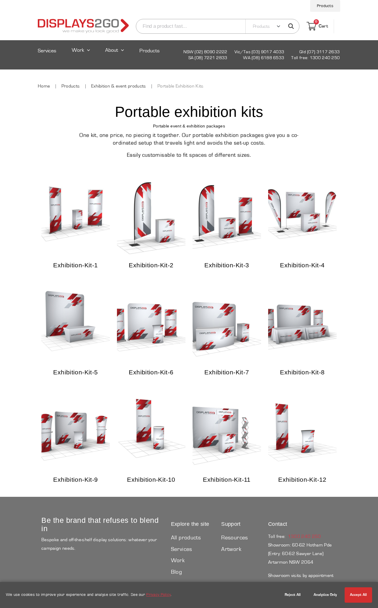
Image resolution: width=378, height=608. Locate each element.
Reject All (293, 595)
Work (78, 50)
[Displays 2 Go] (83, 26)
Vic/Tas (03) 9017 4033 (259, 52)
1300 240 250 (304, 536)
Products (325, 6)
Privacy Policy (158, 595)
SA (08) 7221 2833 (207, 58)
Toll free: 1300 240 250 (315, 58)
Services (47, 51)
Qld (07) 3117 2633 (319, 52)
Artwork (231, 549)
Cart (321, 25)
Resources (234, 538)
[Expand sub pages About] (115, 56)
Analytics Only (325, 595)
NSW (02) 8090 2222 (205, 52)
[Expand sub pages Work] (81, 56)
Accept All (358, 595)
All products (186, 538)
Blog (176, 572)
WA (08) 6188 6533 (263, 58)
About (111, 50)
